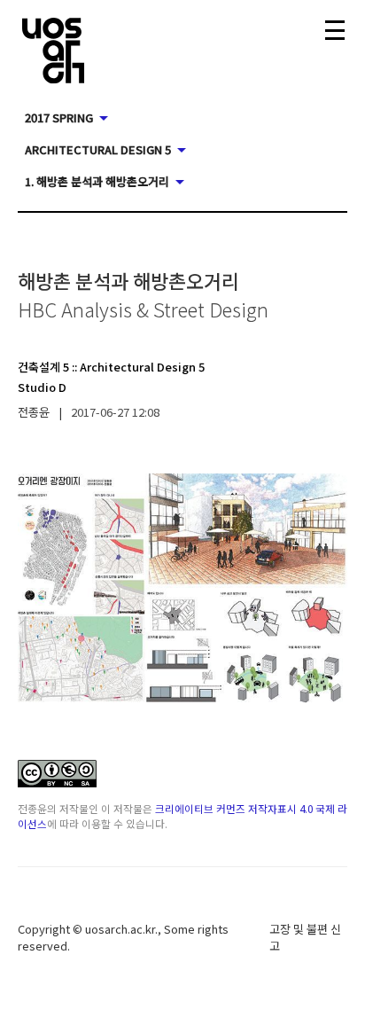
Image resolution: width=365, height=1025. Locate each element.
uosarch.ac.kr (120, 928)
